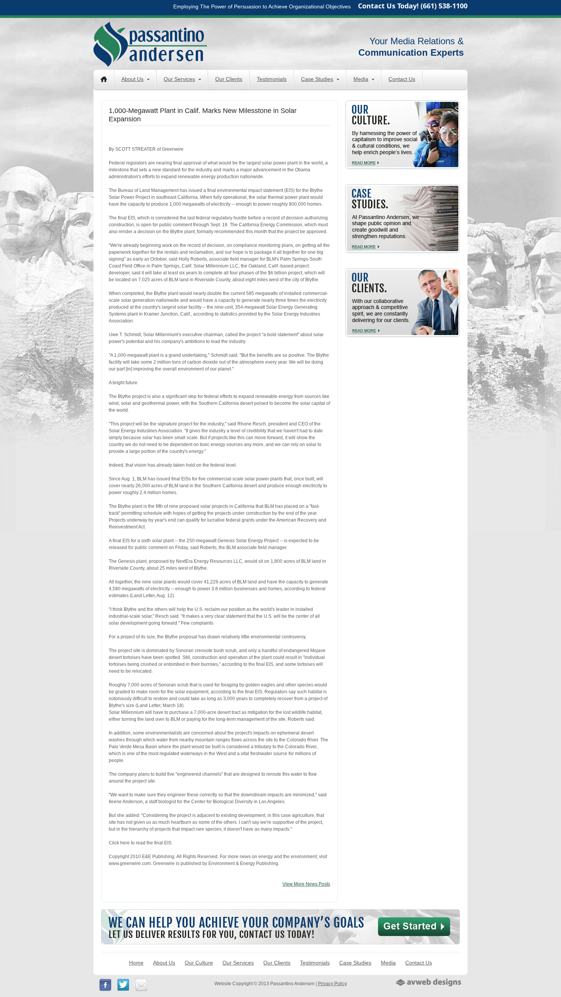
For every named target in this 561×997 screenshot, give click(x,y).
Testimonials (272, 79)
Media (360, 79)
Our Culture (199, 963)
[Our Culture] (402, 103)
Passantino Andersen (150, 44)
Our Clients (228, 79)
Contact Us (402, 79)
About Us (132, 79)
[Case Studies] (402, 187)
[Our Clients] (402, 271)
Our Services (179, 79)
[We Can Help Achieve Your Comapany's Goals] (280, 912)
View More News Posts (306, 884)
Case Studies (317, 79)
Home (136, 963)
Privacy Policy (332, 983)
